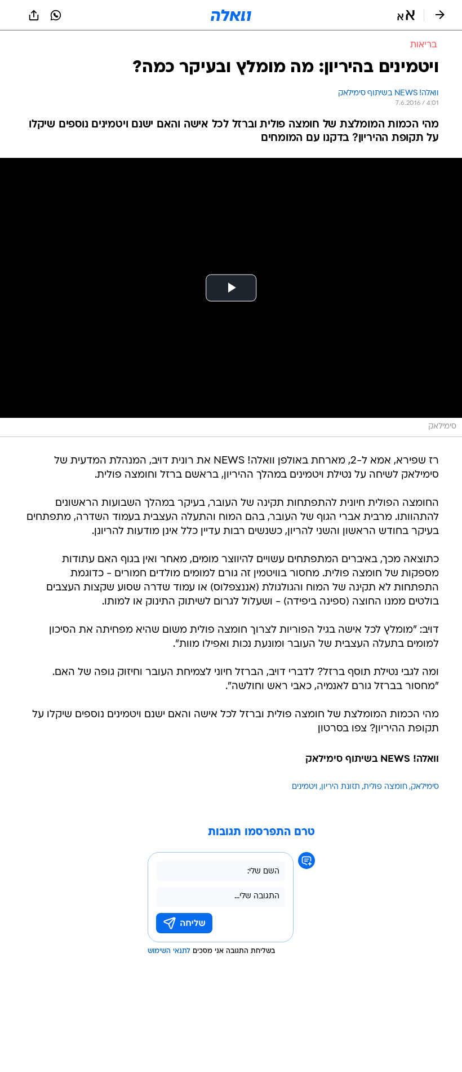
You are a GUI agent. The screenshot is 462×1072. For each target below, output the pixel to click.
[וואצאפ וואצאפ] (55, 15)
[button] (406, 15)
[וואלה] (231, 15)
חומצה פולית (385, 787)
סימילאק (425, 787)
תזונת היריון (340, 787)
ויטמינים (305, 787)
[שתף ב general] (34, 15)
